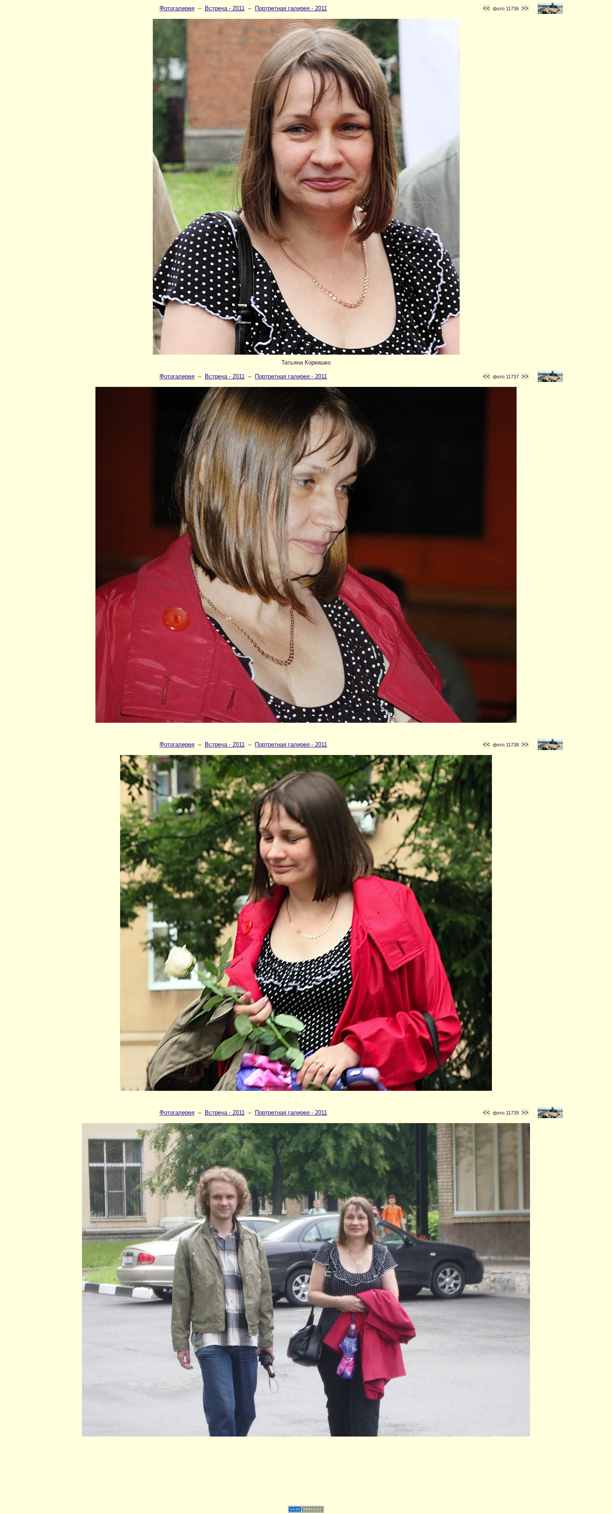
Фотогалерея (176, 8)
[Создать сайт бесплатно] (306, 1510)
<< (486, 8)
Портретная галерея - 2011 (291, 8)
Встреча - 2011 (225, 8)
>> (525, 8)
